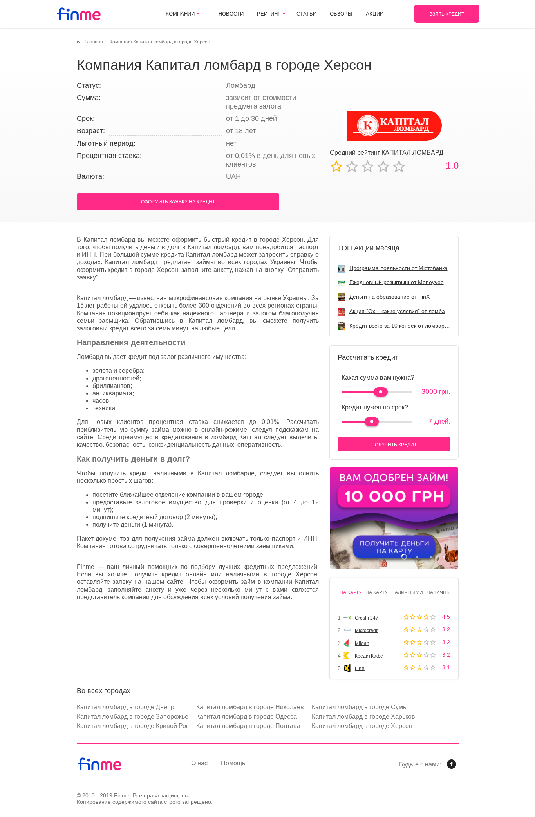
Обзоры (341, 14)
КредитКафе (369, 656)
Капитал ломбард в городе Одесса (246, 716)
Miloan (362, 643)
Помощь (233, 763)
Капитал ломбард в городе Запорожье (132, 716)
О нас (199, 763)
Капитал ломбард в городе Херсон (362, 726)
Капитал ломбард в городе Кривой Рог (132, 726)
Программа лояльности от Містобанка (398, 268)
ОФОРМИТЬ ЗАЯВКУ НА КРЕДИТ (178, 202)
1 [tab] (404, 556)
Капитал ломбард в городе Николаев (250, 707)
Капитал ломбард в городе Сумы (360, 707)
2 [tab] (417, 556)
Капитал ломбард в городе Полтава (248, 726)
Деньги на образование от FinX (389, 296)
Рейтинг (268, 14)
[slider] (381, 392)
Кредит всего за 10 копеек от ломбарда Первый (410, 325)
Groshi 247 (366, 618)
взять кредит (446, 14)
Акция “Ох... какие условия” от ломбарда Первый (412, 311)
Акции (374, 14)
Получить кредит (394, 444)
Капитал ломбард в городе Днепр (125, 707)
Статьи (306, 14)
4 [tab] (444, 556)
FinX (360, 668)
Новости (231, 14)
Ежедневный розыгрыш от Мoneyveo (396, 282)
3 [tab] (430, 556)
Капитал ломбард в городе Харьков (363, 716)
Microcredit (366, 630)
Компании (180, 14)
